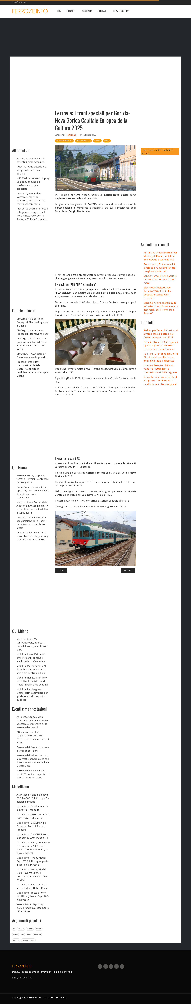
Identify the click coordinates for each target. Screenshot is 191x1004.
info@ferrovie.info (19, 2)
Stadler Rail (37, 934)
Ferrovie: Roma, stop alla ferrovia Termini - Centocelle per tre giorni (33, 479)
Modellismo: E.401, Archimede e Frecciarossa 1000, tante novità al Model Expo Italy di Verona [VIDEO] (33, 848)
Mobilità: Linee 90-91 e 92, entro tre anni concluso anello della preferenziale (31, 658)
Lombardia (30, 929)
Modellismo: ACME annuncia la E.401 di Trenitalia (32, 808)
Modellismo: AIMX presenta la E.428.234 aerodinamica (33, 816)
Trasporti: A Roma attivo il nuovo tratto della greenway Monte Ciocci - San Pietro (32, 536)
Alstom (29, 934)
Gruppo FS (16, 940)
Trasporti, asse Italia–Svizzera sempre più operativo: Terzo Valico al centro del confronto (31, 198)
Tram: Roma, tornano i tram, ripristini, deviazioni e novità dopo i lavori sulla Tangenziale (33, 492)
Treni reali (70, 134)
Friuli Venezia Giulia (83, 141)
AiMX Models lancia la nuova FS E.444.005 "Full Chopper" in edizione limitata (33, 798)
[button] (72, 11)
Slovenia (97, 141)
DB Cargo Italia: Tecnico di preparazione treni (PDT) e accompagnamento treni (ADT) (31, 344)
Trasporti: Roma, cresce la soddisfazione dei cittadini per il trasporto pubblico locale (31, 522)
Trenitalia (21, 929)
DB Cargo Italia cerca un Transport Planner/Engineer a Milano (32, 322)
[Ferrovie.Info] (30, 11)
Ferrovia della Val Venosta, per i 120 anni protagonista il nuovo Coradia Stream (33, 774)
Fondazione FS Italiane (28, 940)
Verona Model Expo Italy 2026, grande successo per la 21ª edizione (33, 908)
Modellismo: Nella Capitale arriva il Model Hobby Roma (32, 886)
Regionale (38, 929)
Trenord (15, 934)
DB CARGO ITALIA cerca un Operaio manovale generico (32, 355)
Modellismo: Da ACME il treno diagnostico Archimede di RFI (33, 836)
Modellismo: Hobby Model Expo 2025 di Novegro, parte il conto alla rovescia (32, 861)
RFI (14, 929)
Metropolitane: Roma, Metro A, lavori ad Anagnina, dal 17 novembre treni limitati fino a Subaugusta (32, 507)
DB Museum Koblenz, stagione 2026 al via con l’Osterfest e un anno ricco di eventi (33, 737)
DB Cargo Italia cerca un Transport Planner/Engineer (32, 332)
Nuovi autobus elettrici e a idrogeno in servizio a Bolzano (31, 170)
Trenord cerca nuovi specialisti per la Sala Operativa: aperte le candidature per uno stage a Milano (32, 368)
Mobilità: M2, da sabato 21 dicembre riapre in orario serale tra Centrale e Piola (31, 669)
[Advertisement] (158, 11)
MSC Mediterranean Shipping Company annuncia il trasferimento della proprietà (33, 183)
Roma (22, 934)
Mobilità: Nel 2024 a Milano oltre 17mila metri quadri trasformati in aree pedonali (32, 681)
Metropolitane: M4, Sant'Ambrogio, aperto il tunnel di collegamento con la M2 (32, 644)
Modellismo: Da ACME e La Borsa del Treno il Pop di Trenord (31, 826)
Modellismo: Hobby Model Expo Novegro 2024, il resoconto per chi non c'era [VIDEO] (32, 874)
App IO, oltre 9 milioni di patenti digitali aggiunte (30, 160)
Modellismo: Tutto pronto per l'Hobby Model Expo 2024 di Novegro (33, 896)
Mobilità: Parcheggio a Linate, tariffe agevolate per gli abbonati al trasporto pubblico (32, 694)
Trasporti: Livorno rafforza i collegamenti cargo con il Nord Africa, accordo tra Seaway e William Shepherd (32, 214)
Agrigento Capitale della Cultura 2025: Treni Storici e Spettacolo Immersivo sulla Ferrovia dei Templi (32, 722)
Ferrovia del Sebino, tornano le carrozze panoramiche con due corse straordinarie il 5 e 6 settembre (33, 760)
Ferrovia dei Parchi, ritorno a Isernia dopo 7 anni (33, 749)
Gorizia (107, 141)
